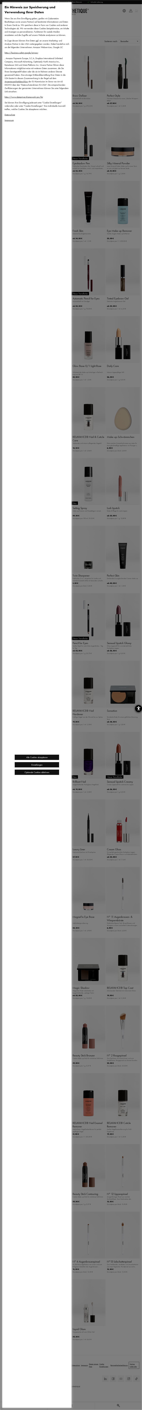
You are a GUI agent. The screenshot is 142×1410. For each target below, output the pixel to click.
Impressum (9, 120)
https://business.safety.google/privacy (21, 52)
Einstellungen (37, 764)
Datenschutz (10, 114)
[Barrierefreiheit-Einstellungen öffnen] (138, 708)
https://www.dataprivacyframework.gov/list (24, 97)
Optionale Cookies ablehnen (37, 772)
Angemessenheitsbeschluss (16, 81)
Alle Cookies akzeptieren (37, 757)
